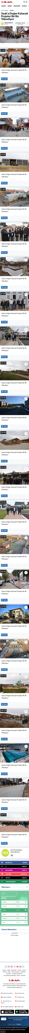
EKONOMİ (17, 6)
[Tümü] (27, 887)
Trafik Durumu (20, 997)
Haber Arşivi (20, 1006)
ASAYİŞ (3, 6)
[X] (8, 966)
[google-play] (22, 1012)
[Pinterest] (11, 966)
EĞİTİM (5, 972)
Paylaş (5, 78)
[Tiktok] (20, 966)
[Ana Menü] (26, 2)
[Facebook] (6, 966)
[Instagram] (14, 966)
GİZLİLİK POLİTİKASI (17, 973)
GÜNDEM (22, 972)
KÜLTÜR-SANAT (16, 972)
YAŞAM (24, 970)
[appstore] (7, 1012)
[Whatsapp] (23, 966)
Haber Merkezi (15, 852)
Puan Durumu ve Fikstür (6, 1001)
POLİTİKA (8, 973)
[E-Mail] (11, 855)
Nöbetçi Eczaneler (8, 993)
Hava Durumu (20, 993)
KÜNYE (18, 975)
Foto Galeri (4, 10)
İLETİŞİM (23, 975)
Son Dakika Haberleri (8, 1006)
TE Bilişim (18, 1024)
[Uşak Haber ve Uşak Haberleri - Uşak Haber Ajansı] (7, 2)
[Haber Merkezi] (5, 853)
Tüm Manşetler (21, 1001)
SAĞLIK (24, 6)
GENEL (9, 6)
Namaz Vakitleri (7, 997)
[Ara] (24, 2)
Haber (12, 10)
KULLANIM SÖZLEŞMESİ (10, 975)
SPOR (9, 972)
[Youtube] (17, 966)
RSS (4, 1018)
